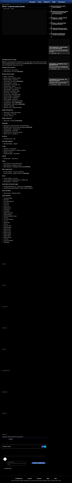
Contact (30, 478)
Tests (39, 2)
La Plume (11, 439)
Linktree (39, 478)
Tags (48, 478)
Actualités (32, 2)
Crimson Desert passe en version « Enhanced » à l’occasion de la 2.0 (60, 29)
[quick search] (67, 2)
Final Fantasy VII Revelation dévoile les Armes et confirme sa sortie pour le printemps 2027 (60, 12)
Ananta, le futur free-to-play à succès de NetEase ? (58, 7)
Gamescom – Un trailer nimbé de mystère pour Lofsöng (59, 18)
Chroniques (61, 2)
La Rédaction (18, 478)
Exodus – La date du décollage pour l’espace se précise (59, 23)
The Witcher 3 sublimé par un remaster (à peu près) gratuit (58, 34)
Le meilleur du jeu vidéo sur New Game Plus (8, 2)
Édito (53, 2)
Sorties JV (47, 2)
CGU (55, 478)
